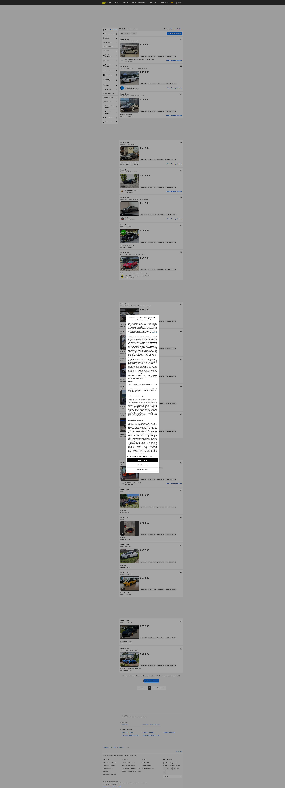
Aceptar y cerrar (142, 460)
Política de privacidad (132, 456)
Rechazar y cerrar (142, 469)
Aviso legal (142, 456)
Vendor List (149, 456)
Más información (142, 465)
